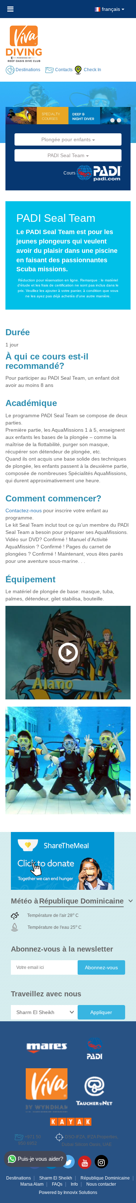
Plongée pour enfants (66, 139)
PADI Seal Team (67, 155)
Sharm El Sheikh (55, 1178)
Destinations (18, 1178)
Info (74, 1184)
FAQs (57, 1184)
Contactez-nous (24, 510)
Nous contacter (101, 1184)
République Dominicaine (105, 1178)
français (110, 9)
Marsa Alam (32, 1184)
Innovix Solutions (80, 1192)
